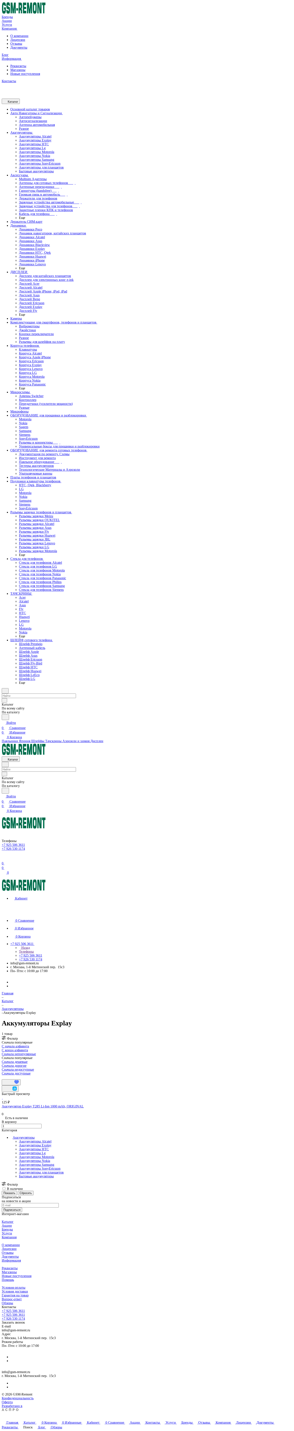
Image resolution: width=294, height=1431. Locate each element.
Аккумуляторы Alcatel (35, 1141)
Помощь (8, 1280)
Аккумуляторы (24, 1137)
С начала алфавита (15, 1046)
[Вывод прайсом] (9, 1077)
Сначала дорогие (14, 1065)
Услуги (7, 1233)
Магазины (17, 70)
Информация (11, 1260)
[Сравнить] (10, 1088)
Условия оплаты (13, 1287)
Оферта (7, 1402)
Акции (7, 1225)
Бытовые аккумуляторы (36, 1176)
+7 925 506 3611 (13, 1311)
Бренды (7, 1229)
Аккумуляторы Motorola (36, 1157)
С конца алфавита (15, 1050)
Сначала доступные (16, 1073)
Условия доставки (15, 1291)
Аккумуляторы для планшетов (41, 1172)
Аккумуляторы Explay (35, 1145)
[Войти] (4, 858)
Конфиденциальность (18, 1398)
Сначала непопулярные (19, 1054)
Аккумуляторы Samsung (36, 1164)
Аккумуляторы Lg (32, 1153)
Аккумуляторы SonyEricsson (39, 1168)
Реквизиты (18, 66)
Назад (25, 947)
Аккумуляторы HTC (34, 1149)
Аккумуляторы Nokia (34, 1161)
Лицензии (17, 40)
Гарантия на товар (15, 1295)
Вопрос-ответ (12, 1299)
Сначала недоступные (18, 1069)
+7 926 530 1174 (13, 1318)
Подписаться (11, 1209)
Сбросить (26, 1193)
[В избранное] (11, 1082)
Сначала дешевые (15, 1062)
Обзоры (7, 1303)
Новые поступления (25, 74)
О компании (19, 36)
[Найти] (5, 717)
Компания (9, 1237)
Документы (18, 47)
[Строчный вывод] (6, 1077)
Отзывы (16, 43)
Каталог (8, 1221)
